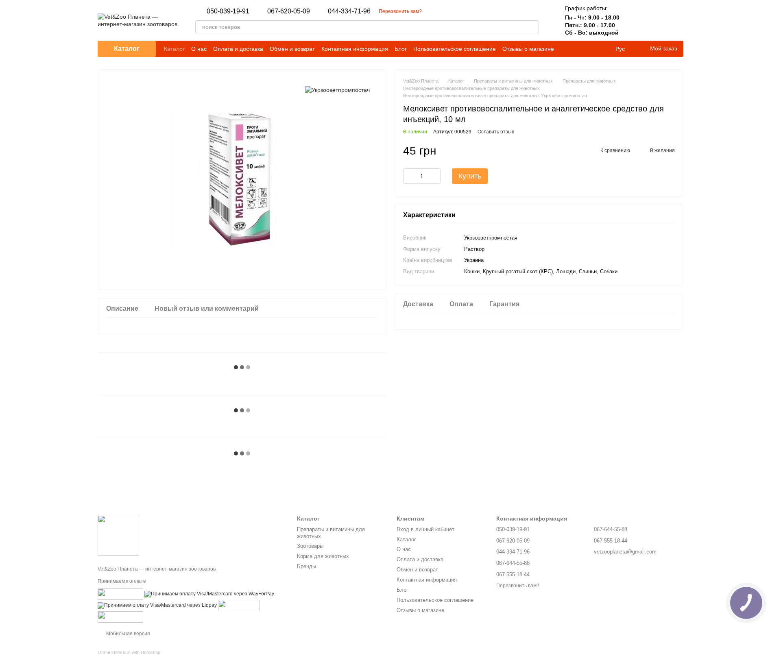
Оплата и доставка (238, 49)
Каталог (174, 49)
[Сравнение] (634, 20)
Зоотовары (310, 546)
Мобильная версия (127, 633)
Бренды (306, 566)
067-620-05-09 (288, 11)
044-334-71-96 (349, 11)
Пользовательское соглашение (454, 49)
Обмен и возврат (292, 49)
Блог (401, 49)
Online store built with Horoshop (129, 652)
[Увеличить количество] (434, 176)
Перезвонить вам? (400, 11)
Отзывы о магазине (528, 49)
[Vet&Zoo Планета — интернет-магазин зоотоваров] (118, 535)
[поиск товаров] (532, 26)
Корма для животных (323, 556)
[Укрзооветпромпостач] (337, 90)
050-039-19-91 (228, 11)
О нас (199, 49)
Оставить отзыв (496, 132)
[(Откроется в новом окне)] (120, 594)
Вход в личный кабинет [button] (425, 529)
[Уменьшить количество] (409, 176)
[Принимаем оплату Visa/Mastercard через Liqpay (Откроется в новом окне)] (157, 605)
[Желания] (655, 20)
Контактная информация (354, 49)
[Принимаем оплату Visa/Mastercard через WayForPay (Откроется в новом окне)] (209, 594)
